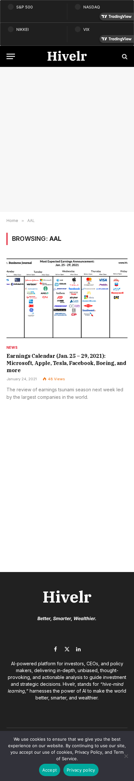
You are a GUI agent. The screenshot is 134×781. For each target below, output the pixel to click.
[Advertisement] (67, 139)
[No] (126, 756)
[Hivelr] (67, 56)
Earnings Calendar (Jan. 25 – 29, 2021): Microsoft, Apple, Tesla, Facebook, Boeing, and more (66, 363)
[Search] (124, 56)
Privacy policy (81, 770)
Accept (49, 770)
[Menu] (11, 56)
